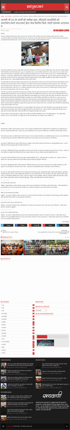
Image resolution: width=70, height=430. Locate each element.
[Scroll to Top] (66, 426)
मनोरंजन (4, 327)
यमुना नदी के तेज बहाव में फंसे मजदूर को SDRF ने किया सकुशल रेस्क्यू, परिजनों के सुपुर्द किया (54, 364)
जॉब (3, 311)
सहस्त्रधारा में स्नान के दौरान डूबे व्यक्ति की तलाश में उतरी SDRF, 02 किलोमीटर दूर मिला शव (58, 248)
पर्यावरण (4, 325)
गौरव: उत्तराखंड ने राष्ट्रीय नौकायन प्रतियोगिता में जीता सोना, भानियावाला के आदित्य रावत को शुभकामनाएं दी (19, 396)
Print (61, 30)
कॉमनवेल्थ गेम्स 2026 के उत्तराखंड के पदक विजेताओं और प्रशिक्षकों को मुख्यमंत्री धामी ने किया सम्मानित (20, 403)
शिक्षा (3, 347)
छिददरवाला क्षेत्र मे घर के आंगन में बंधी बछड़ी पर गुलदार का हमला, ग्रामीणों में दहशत (35, 248)
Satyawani (10, 426)
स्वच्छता (4, 350)
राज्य (3, 339)
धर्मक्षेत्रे (4, 322)
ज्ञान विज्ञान (4, 313)
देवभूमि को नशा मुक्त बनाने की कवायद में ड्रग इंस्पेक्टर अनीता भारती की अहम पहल (19, 371)
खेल (3, 308)
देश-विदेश (4, 319)
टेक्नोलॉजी (4, 316)
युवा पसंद (4, 333)
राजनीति (4, 336)
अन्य (3, 305)
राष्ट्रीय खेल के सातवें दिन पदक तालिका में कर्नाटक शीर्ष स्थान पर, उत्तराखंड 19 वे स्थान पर (19, 385)
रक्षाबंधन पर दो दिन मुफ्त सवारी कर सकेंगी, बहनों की (53, 371)
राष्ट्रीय (4, 344)
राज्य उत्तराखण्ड (65, 222)
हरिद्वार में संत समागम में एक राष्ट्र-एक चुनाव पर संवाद (25, 12)
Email (67, 30)
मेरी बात (4, 330)
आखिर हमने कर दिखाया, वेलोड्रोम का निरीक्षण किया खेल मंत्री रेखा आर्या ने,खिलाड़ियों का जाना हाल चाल (20, 378)
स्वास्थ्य (3, 353)
